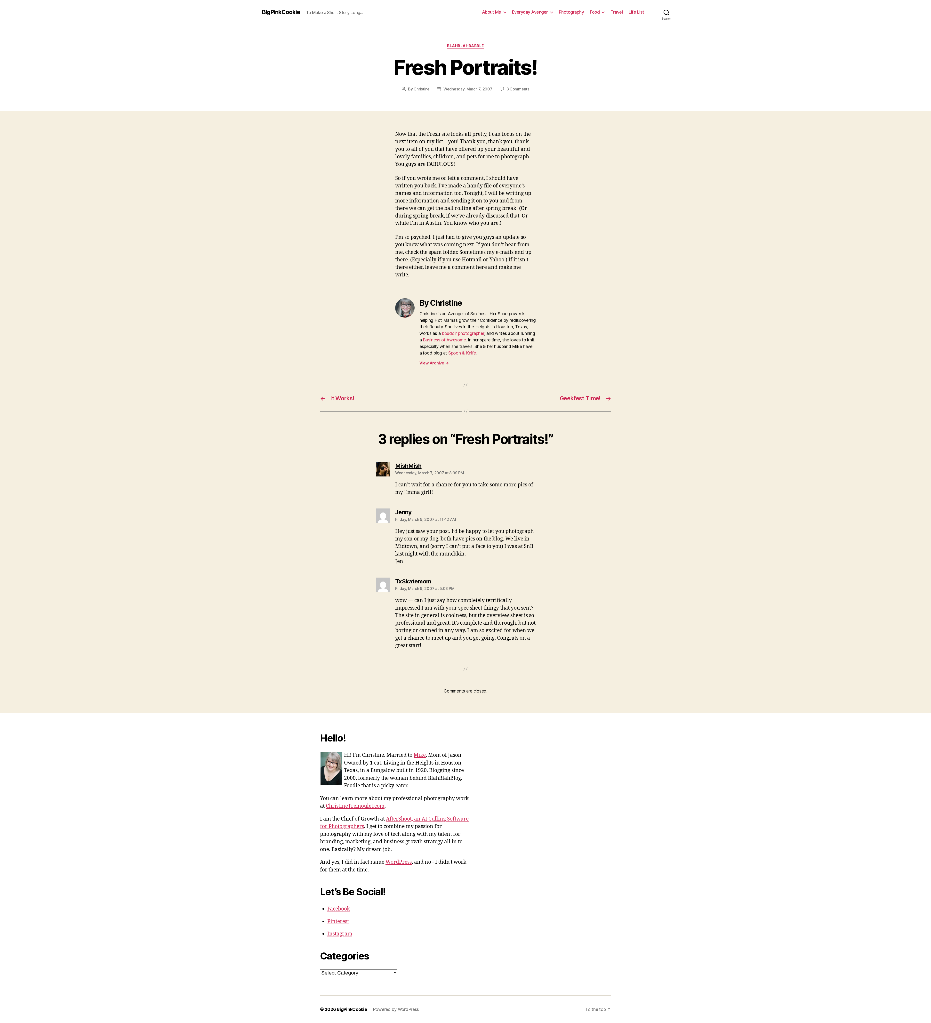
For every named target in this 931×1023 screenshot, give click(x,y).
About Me (491, 12)
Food (595, 12)
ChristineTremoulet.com (355, 806)
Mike (420, 755)
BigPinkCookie (281, 12)
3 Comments (517, 89)
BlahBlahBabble (465, 46)
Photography (571, 12)
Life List (636, 12)
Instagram (339, 934)
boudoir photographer (463, 333)
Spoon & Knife (462, 352)
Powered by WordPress (396, 1009)
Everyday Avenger (530, 12)
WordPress (398, 862)
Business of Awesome (444, 339)
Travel (616, 12)
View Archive (434, 363)
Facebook (338, 909)
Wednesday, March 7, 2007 (467, 89)
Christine (422, 89)
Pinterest (338, 921)
